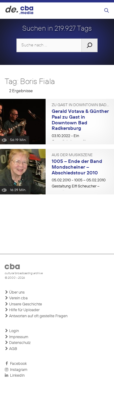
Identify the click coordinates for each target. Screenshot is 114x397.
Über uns (16, 292)
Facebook (17, 364)
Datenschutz (19, 343)
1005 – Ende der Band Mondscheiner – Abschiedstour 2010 (77, 167)
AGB (12, 349)
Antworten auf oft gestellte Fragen (37, 316)
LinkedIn (16, 376)
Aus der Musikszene (72, 155)
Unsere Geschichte (25, 304)
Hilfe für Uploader (24, 310)
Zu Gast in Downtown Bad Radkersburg (80, 105)
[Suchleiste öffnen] (106, 10)
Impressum (18, 337)
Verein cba (18, 298)
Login (13, 331)
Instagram (17, 370)
